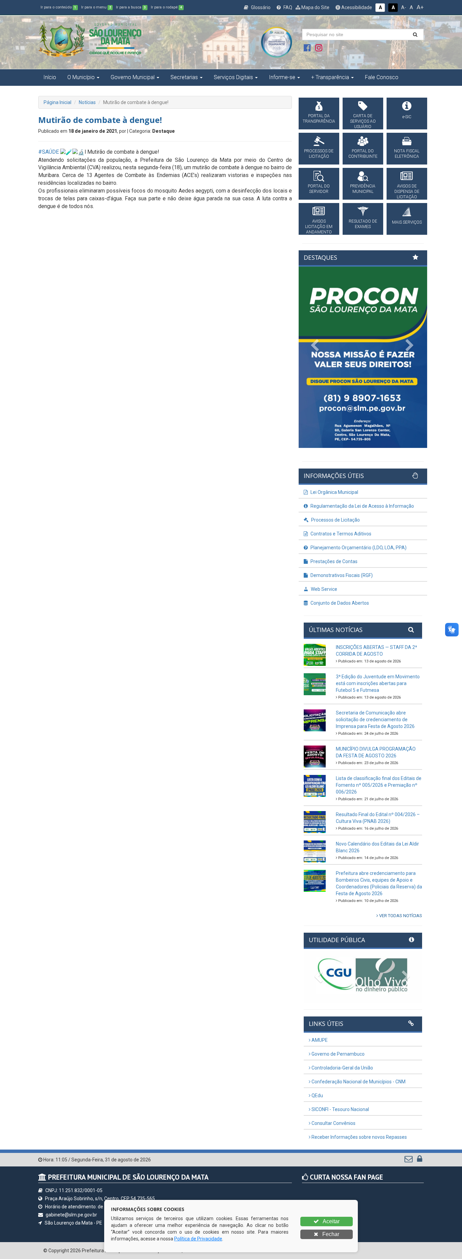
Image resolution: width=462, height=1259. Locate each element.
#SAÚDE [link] (48, 152)
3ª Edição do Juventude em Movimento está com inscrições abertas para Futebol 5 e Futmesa (378, 683)
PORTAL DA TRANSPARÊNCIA (319, 119)
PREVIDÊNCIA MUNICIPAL (362, 189)
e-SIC (406, 117)
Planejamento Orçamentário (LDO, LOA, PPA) (358, 547)
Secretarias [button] (184, 77)
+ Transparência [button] (330, 77)
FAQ (287, 7)
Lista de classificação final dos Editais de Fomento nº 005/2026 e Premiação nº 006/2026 (378, 785)
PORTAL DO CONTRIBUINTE (362, 154)
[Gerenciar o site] (419, 1160)
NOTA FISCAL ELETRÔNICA (406, 154)
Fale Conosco (381, 77)
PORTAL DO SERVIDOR (319, 189)
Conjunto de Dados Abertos (339, 603)
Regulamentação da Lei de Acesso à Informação (361, 506)
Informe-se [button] (282, 77)
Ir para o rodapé (166, 7)
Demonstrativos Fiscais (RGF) (341, 575)
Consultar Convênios (332, 1123)
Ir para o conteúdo (58, 7)
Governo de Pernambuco (337, 1054)
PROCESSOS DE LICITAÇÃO (318, 154)
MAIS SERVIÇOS (407, 222)
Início (49, 77)
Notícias (87, 102)
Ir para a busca (131, 7)
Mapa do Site (314, 7)
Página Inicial (57, 102)
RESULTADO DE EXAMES (363, 224)
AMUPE (319, 1040)
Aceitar (331, 1221)
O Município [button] (81, 77)
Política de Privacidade (198, 1238)
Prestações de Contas (333, 561)
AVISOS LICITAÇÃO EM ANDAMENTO (318, 226)
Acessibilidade (356, 7)
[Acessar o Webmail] (409, 1160)
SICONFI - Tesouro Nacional (339, 1109)
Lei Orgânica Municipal (333, 492)
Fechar (330, 1234)
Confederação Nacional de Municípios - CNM (358, 1081)
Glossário (260, 7)
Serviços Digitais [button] (233, 77)
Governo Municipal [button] (133, 77)
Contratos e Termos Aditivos (340, 533)
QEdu (316, 1095)
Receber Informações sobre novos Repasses (358, 1137)
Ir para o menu (96, 7)
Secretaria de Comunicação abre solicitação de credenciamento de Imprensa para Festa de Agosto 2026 (375, 719)
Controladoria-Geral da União (341, 1068)
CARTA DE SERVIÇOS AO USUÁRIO (363, 121)
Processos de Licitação (335, 520)
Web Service (323, 589)
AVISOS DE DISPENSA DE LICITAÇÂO (406, 191)
